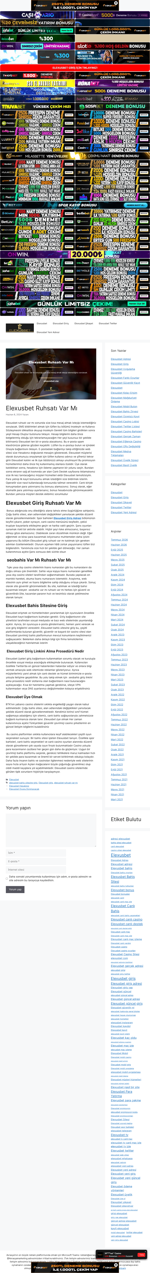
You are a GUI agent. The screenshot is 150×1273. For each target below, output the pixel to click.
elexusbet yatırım (118, 1162)
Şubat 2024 (118, 624)
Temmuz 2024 (119, 599)
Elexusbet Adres (119, 860)
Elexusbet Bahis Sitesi (123, 879)
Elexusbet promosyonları (122, 1116)
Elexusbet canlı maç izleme (126, 939)
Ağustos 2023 (119, 654)
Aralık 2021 (117, 754)
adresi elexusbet (120, 838)
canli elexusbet (117, 846)
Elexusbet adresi (121, 864)
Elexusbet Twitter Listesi (125, 426)
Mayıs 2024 (118, 609)
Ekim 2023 (117, 644)
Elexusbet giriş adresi (126, 983)
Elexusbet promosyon (120, 1108)
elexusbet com (119, 958)
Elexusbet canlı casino (126, 919)
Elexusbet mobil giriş (121, 1064)
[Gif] (75, 156)
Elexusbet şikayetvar (122, 1206)
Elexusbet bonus (122, 890)
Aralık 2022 (117, 694)
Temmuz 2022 (119, 719)
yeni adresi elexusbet (121, 1236)
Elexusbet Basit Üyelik (124, 465)
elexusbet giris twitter (120, 974)
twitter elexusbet (134, 1232)
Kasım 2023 (118, 639)
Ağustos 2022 (119, 714)
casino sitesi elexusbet (121, 850)
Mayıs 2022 (118, 729)
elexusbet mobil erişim (119, 1061)
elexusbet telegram (121, 1130)
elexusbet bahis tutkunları (122, 886)
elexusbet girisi (118, 970)
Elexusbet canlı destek (127, 924)
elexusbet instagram (122, 1022)
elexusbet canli (117, 898)
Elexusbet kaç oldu (124, 1038)
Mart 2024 (117, 619)
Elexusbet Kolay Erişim (124, 392)
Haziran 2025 (119, 554)
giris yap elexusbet (119, 1217)
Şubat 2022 (118, 744)
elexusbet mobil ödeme (119, 1076)
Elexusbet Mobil (119, 1053)
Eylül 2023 (117, 649)
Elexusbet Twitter (108, 323)
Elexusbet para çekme (126, 1100)
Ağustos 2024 (119, 594)
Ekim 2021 (117, 764)
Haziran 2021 (118, 784)
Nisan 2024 (118, 614)
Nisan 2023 (118, 674)
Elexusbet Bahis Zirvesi (124, 411)
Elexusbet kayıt (119, 1030)
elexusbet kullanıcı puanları (121, 1042)
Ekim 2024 (117, 584)
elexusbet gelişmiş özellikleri (122, 962)
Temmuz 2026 (119, 539)
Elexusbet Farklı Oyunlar (125, 377)
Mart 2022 (117, 739)
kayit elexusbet (120, 1228)
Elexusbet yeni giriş (123, 1173)
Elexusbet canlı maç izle (121, 936)
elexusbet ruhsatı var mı (66, 782)
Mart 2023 (117, 679)
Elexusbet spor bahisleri (122, 1127)
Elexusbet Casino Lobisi (125, 421)
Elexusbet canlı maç (120, 932)
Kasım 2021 (118, 759)
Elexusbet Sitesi (120, 1119)
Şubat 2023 (118, 684)
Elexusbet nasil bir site (125, 1087)
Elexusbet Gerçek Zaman (125, 436)
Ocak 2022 (117, 749)
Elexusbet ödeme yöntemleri (121, 1188)
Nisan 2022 (117, 734)
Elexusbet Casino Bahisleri (126, 431)
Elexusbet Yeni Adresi (48, 332)
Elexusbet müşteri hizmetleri (126, 1079)
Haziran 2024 (119, 604)
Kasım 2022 (118, 699)
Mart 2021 (117, 799)
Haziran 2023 (119, 664)
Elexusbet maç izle (122, 1045)
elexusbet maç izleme (121, 1049)
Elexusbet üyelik (121, 1194)
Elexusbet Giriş (61, 323)
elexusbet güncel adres (122, 995)
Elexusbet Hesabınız (19, 786)
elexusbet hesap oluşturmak (123, 1015)
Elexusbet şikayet (121, 1202)
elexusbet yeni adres (122, 1166)
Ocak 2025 (117, 569)
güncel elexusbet (120, 1224)
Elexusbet (42, 323)
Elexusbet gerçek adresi (127, 966)
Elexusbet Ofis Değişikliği (125, 446)
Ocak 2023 (117, 689)
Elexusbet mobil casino (121, 1057)
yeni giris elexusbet (119, 1240)
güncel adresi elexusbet (124, 1221)
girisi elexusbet (119, 1213)
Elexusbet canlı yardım (121, 943)
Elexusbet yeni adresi (123, 1169)
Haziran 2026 (119, 544)
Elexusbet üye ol (118, 1198)
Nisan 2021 (117, 794)
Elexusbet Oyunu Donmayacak (24, 789)
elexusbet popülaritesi (119, 1105)
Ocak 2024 (117, 629)
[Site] (37, 115)
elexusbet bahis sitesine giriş (23, 782)
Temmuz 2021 (119, 779)
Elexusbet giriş (46, 782)
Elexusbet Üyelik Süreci (124, 460)
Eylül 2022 (117, 709)
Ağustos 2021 (119, 774)
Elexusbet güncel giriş (127, 1003)
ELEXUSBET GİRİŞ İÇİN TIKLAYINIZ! (75, 67)
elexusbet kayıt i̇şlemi (120, 1034)
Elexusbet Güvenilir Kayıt (125, 382)
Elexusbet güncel (121, 991)
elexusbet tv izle (121, 1146)
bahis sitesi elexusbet (121, 842)
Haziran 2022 (119, 724)
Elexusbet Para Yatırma (121, 1094)
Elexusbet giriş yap (122, 987)
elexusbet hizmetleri (120, 1019)
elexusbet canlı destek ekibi (121, 928)
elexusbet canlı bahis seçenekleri (125, 915)
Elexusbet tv (119, 1135)
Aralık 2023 (117, 634)
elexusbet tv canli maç (121, 1139)
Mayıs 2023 (118, 669)
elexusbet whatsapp (122, 1158)
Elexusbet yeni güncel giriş (125, 1180)
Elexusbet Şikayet (84, 323)
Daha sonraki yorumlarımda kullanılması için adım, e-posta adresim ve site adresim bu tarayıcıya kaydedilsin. (50, 878)
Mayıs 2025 (118, 559)
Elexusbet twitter (122, 1150)
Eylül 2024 (117, 589)
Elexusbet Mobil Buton (124, 406)
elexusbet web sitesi (120, 1155)
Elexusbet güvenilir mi (122, 1007)
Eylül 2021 (117, 769)
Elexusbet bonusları (120, 894)
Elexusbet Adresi (121, 359)
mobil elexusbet (118, 1232)
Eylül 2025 (117, 549)
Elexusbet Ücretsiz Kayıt (125, 416)
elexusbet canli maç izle (121, 902)
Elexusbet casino (119, 947)
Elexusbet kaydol (121, 1026)
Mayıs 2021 (117, 789)
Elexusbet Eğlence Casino (126, 441)
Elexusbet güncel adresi (125, 999)
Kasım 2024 (118, 579)
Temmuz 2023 (119, 659)
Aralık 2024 (117, 574)
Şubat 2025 (118, 564)
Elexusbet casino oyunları (123, 950)
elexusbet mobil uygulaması (126, 1072)
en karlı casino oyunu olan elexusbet (124, 1210)
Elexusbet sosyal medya (121, 1123)
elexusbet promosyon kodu (124, 1112)
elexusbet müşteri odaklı (120, 1084)
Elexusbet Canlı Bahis (123, 908)
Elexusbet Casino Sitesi (125, 954)
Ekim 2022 (117, 704)
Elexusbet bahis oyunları (122, 872)
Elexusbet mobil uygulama (122, 1068)
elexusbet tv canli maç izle (126, 1142)
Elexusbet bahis (121, 868)
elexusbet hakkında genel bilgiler (125, 1011)
